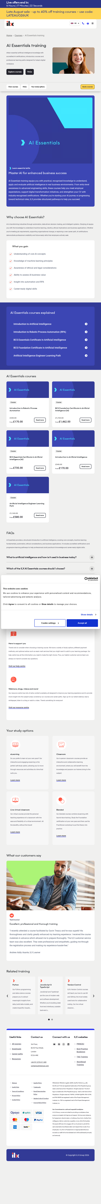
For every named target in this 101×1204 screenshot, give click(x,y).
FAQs (29, 72)
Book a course (87, 87)
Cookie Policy (16, 1100)
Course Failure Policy (40, 1102)
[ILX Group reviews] (26, 1126)
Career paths (17, 1054)
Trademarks (37, 1087)
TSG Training (82, 1057)
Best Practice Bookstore (82, 1050)
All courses (16, 1044)
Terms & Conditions (18, 1091)
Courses (18, 35)
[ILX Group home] (10, 23)
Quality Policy (38, 1083)
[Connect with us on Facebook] (59, 1044)
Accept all (82, 623)
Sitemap (14, 1083)
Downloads (16, 1049)
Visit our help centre (17, 666)
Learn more (15, 780)
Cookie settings (48, 623)
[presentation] (7, 995)
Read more (40, 420)
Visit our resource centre (19, 707)
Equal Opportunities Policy (40, 1093)
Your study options (38, 87)
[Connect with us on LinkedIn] (68, 1044)
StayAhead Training (81, 1063)
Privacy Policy (16, 1095)
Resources (16, 1059)
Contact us (37, 1037)
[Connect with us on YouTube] (54, 1044)
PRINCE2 (80, 1044)
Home (9, 35)
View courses (13, 87)
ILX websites (81, 1037)
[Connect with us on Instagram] (63, 1044)
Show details (87, 614)
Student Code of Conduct (41, 1098)
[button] (49, 1019)
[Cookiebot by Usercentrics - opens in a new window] (86, 579)
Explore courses (15, 72)
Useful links (15, 1087)
